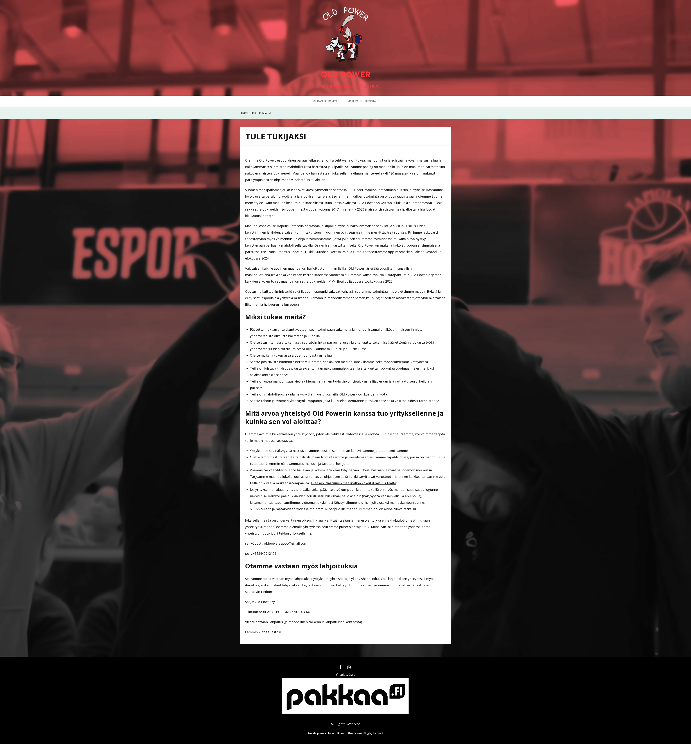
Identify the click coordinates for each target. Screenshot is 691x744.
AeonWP (378, 733)
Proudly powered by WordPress (326, 733)
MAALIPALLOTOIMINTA (361, 101)
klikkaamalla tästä (259, 216)
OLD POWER (345, 75)
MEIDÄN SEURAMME (325, 101)
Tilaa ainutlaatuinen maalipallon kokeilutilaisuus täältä (353, 483)
